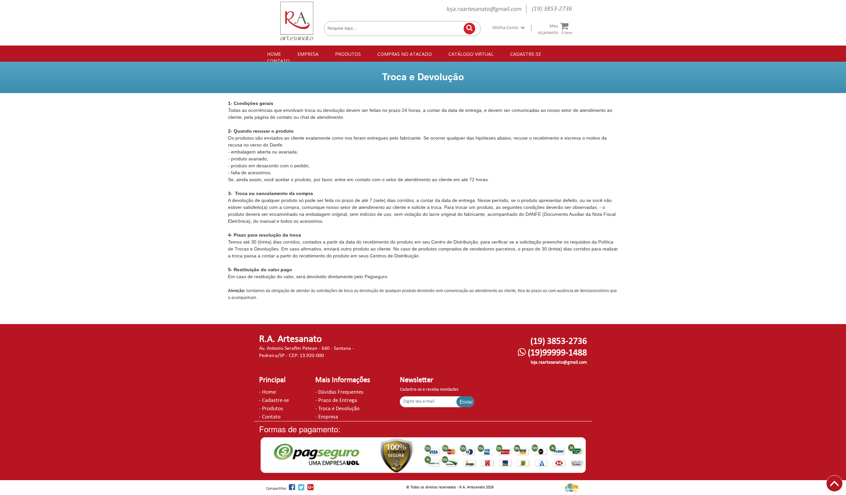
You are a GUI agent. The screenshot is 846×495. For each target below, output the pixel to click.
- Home (267, 392)
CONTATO (278, 61)
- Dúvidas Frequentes (339, 392)
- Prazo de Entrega (336, 400)
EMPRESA (308, 54)
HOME (274, 54)
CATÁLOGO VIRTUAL (471, 54)
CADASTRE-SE (525, 54)
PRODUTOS (348, 54)
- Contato (270, 417)
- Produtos (271, 409)
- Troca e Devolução (337, 409)
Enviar (466, 401)
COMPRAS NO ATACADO (404, 54)
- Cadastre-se (274, 400)
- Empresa (326, 417)
